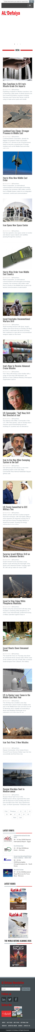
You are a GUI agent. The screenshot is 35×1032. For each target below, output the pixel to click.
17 (15, 814)
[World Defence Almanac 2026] (18, 956)
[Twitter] (9, 999)
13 (25, 811)
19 (23, 814)
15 (7, 814)
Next (14, 817)
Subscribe (12, 1011)
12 (20, 811)
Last (20, 817)
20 (28, 814)
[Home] (10, 13)
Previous (13, 811)
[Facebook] (16, 999)
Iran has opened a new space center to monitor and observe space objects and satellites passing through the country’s (17, 234)
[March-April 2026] (18, 899)
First (6, 811)
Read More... (16, 89)
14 (29, 811)
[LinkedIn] (3, 999)
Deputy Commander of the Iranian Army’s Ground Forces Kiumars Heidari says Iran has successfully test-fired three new (17, 752)
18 (19, 814)
